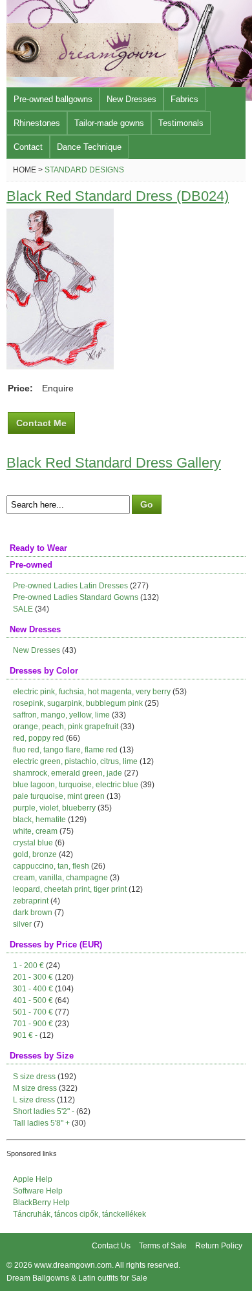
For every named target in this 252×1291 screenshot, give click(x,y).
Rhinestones (37, 123)
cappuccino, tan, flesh (51, 866)
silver (22, 924)
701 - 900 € (33, 1023)
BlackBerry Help (41, 1202)
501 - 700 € (33, 1012)
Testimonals (181, 123)
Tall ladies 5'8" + (41, 1123)
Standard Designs (84, 169)
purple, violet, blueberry (54, 807)
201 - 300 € (33, 977)
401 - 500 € (33, 1000)
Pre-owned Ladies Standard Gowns (75, 597)
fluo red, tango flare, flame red (65, 749)
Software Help (38, 1190)
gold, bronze (35, 854)
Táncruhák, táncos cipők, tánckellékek (79, 1214)
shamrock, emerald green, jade (67, 773)
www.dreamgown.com (73, 1265)
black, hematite (39, 819)
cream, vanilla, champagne (60, 877)
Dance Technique (89, 147)
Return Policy (218, 1245)
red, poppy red (38, 738)
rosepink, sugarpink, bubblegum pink (78, 703)
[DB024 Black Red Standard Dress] (60, 366)
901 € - (25, 1035)
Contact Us (111, 1245)
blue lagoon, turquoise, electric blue (75, 784)
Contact (28, 147)
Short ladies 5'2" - (43, 1111)
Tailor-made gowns (109, 123)
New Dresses (131, 99)
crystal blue (33, 842)
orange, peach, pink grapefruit (65, 726)
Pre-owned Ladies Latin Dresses (70, 585)
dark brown (32, 912)
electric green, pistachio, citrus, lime (75, 761)
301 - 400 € (33, 988)
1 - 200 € (28, 965)
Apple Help (32, 1179)
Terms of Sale (163, 1245)
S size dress (34, 1076)
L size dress (34, 1099)
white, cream (35, 831)
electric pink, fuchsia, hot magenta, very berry (92, 691)
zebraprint (30, 900)
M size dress (35, 1088)
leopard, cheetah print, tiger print (70, 889)
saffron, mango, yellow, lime (61, 714)
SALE (23, 609)
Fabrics (184, 99)
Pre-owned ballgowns (53, 99)
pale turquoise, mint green (59, 796)
